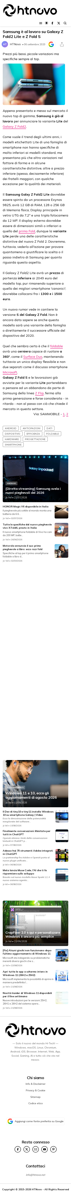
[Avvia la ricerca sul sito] (65, 23)
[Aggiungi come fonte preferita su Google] (51, 44)
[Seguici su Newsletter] (35, 1149)
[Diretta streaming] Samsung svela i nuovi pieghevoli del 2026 (33, 491)
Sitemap (35, 1097)
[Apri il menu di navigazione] (41, 23)
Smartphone (13, 444)
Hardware (12, 439)
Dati (49, 428)
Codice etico (35, 1103)
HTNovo (15, 44)
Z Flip (39, 393)
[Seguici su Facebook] (52, 23)
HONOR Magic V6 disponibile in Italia (25, 506)
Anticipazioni (32, 428)
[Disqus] (35, 613)
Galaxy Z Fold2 (14, 126)
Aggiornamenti (15, 787)
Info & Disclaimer (36, 1083)
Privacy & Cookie (35, 1090)
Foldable (52, 433)
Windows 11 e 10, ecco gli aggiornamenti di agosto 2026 (31, 795)
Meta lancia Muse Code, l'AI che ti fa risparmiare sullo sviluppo (25, 872)
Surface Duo (32, 357)
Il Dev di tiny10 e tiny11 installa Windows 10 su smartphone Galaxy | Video (28, 813)
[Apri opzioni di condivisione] (62, 44)
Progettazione (35, 439)
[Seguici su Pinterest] (53, 1149)
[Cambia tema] (46, 23)
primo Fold (27, 231)
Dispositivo (12, 433)
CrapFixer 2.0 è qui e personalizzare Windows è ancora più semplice (32, 934)
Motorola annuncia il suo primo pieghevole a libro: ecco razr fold (22, 547)
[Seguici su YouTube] (44, 1149)
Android (11, 428)
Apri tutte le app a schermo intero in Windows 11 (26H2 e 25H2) (25, 973)
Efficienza (33, 433)
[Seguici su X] (59, 23)
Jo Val (8, 497)
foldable (56, 346)
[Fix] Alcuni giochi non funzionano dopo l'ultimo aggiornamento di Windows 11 (27, 952)
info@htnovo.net (35, 1174)
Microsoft (10, 372)
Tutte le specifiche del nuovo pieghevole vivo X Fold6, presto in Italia (27, 526)
